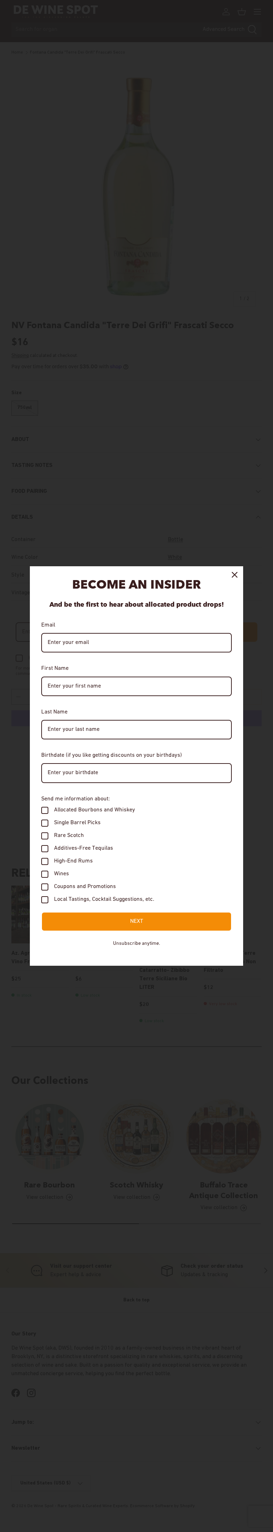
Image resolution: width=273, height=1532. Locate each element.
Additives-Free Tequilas (83, 848)
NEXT (136, 921)
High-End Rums (73, 861)
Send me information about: (75, 799)
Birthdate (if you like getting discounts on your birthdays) (111, 755)
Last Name (54, 712)
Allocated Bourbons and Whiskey (94, 810)
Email (48, 625)
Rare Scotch (69, 835)
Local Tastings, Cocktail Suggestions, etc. (104, 899)
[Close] (234, 574)
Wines (61, 874)
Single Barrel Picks (77, 823)
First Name (55, 668)
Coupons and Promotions (85, 886)
